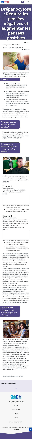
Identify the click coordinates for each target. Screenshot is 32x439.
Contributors (16, 409)
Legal (16, 418)
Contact (16, 413)
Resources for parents (16, 422)
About (16, 405)
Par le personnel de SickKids (11, 45)
